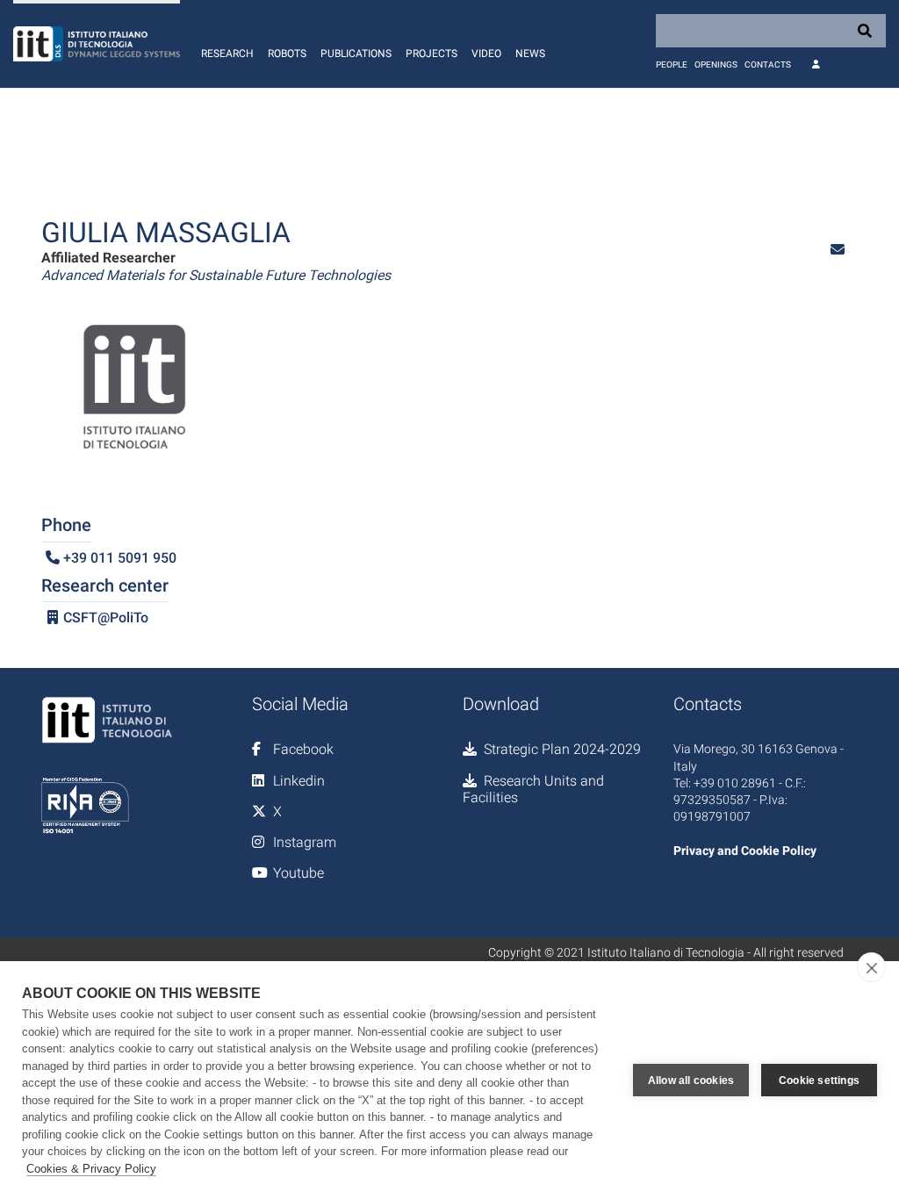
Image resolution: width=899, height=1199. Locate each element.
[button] (837, 249)
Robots (287, 53)
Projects (431, 53)
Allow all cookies (691, 1080)
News (530, 53)
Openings (715, 64)
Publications (356, 53)
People (671, 64)
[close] (871, 967)
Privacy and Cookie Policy (744, 851)
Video (486, 53)
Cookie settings (819, 1080)
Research (227, 53)
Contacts (767, 64)
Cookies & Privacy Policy (91, 1168)
